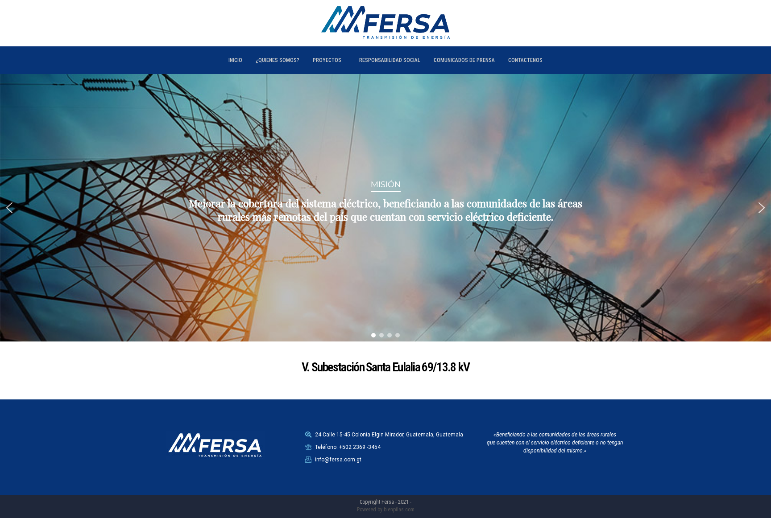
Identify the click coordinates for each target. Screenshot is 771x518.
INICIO (235, 60)
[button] (9, 208)
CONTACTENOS (525, 60)
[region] (385, 207)
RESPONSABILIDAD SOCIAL (389, 60)
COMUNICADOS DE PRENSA (464, 60)
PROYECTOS (327, 60)
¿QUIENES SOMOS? (277, 60)
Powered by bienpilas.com (386, 509)
